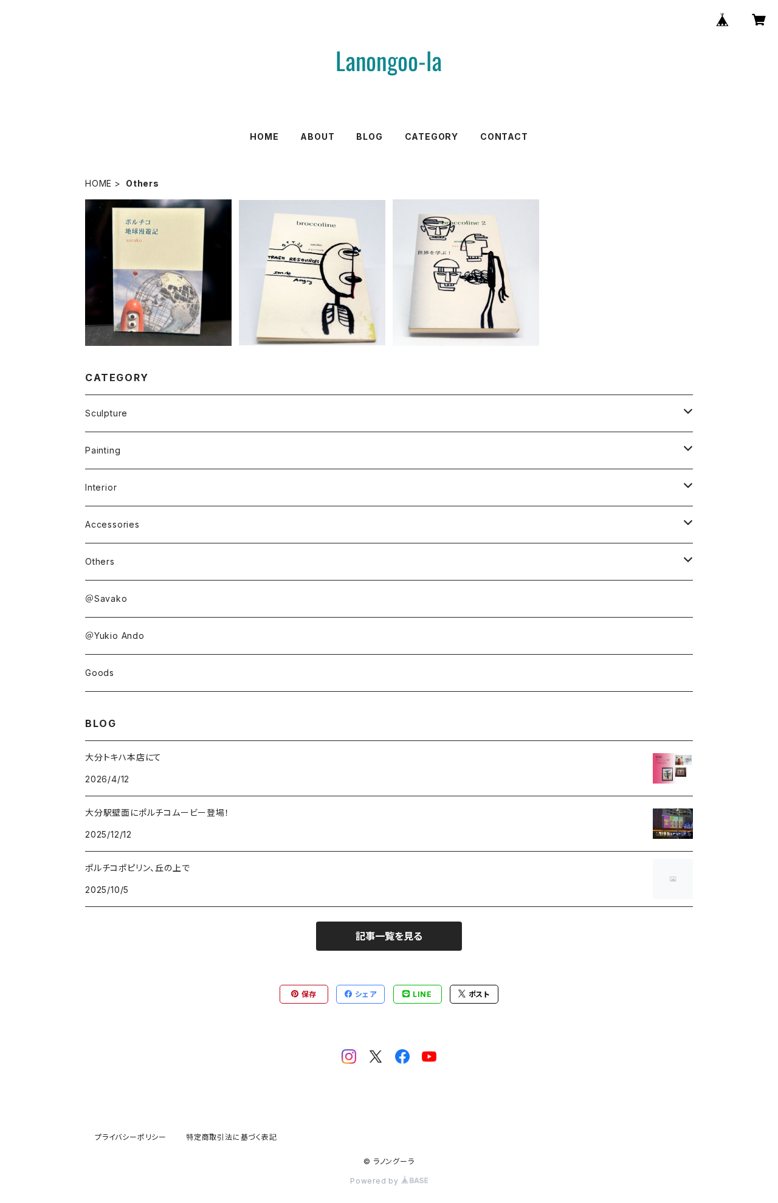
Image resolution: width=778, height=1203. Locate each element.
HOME (264, 136)
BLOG (369, 136)
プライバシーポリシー (131, 1137)
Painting (102, 450)
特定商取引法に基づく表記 (231, 1137)
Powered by (375, 1180)
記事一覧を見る (389, 936)
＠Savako (106, 598)
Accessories (112, 524)
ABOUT (317, 136)
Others (100, 561)
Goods (99, 672)
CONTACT (504, 136)
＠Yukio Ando (115, 635)
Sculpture (106, 413)
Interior (101, 487)
